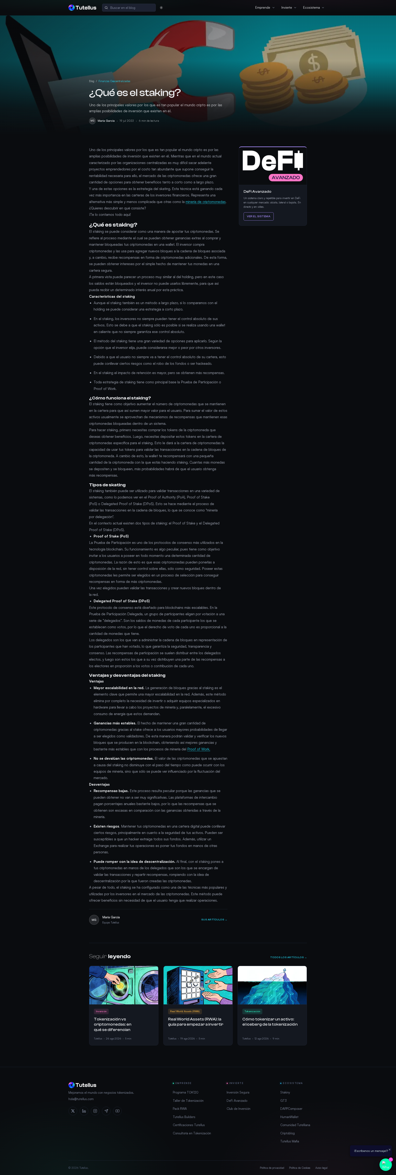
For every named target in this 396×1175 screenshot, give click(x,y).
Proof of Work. (198, 749)
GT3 (283, 1101)
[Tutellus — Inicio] (82, 8)
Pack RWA (180, 1109)
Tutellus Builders (184, 1117)
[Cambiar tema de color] (161, 7)
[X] (72, 1111)
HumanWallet (289, 1117)
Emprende (262, 7)
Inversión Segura (238, 1092)
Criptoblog (287, 1133)
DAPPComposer (291, 1109)
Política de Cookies (299, 1167)
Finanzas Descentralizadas (114, 81)
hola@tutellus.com (81, 1099)
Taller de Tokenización (188, 1101)
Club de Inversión (238, 1109)
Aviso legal (321, 1167)
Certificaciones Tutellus (189, 1125)
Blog (91, 81)
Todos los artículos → (288, 957)
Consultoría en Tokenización (192, 1133)
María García (106, 121)
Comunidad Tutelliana (295, 1125)
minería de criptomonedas (206, 202)
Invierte (286, 7)
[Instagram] (95, 1111)
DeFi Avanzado (237, 1101)
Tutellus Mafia (289, 1141)
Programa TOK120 (185, 1092)
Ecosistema (311, 7)
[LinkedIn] (84, 1111)
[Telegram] (106, 1111)
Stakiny (285, 1092)
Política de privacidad (272, 1167)
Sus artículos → (214, 919)
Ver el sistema (258, 216)
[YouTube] (117, 1111)
